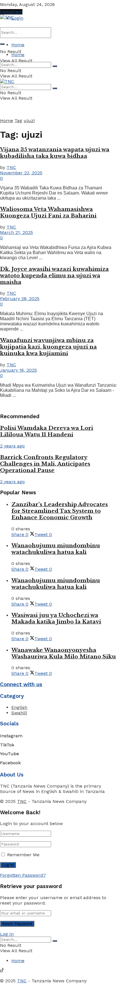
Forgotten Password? (23, 875)
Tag (18, 120)
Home (17, 44)
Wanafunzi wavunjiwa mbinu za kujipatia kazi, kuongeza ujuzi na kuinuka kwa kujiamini (48, 347)
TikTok (7, 745)
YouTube (9, 753)
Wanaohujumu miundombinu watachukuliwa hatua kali (55, 548)
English (19, 707)
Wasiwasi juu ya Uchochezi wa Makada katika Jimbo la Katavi (56, 618)
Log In (7, 934)
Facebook (10, 762)
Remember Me (23, 854)
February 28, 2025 (19, 298)
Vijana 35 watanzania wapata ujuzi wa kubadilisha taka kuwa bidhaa (54, 152)
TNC (11, 167)
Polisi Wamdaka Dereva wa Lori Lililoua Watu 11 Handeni (46, 431)
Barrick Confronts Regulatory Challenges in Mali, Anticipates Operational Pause (45, 464)
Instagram (11, 11)
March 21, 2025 (16, 232)
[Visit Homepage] (7, 17)
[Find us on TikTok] (2, 971)
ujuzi (29, 120)
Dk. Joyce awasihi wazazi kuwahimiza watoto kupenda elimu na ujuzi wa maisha (54, 275)
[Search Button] (2, 44)
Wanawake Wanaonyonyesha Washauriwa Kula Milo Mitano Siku (63, 653)
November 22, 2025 (21, 172)
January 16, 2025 (18, 370)
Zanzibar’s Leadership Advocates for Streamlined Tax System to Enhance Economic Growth (59, 511)
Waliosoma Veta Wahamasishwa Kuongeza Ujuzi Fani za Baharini (48, 212)
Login (17, 18)
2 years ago (12, 446)
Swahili (19, 712)
